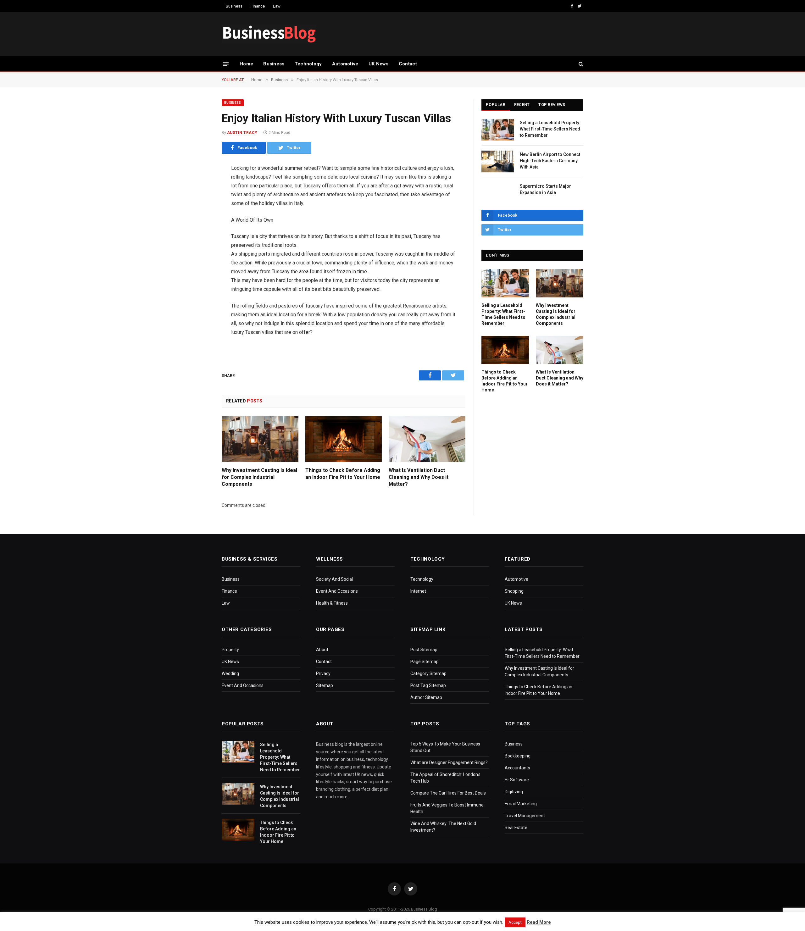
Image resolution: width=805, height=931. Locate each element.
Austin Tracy (242, 132)
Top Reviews (551, 104)
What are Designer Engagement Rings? (449, 762)
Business (234, 6)
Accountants (517, 767)
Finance (258, 6)
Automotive (345, 64)
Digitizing (514, 791)
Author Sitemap (426, 697)
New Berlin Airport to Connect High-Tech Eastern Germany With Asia (550, 160)
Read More (539, 922)
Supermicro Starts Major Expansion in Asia (545, 189)
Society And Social (334, 579)
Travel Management (525, 815)
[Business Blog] (269, 34)
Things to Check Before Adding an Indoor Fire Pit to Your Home (342, 473)
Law (276, 6)
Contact (408, 64)
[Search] (580, 64)
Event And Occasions (337, 591)
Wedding (230, 673)
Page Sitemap (424, 661)
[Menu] (226, 64)
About (322, 649)
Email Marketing (521, 803)
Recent (522, 104)
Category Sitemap (428, 673)
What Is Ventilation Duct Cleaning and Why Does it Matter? (418, 477)
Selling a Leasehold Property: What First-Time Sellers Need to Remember (550, 129)
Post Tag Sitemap (428, 685)
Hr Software (517, 779)
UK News (379, 64)
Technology (308, 64)
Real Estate (516, 827)
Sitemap (324, 685)
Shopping (514, 591)
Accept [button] (515, 922)
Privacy (323, 673)
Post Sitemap (423, 649)
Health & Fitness (332, 603)
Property (230, 649)
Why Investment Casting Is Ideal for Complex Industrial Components (259, 477)
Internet (418, 591)
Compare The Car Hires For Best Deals (448, 792)
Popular (495, 104)
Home (246, 64)
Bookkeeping (517, 755)
